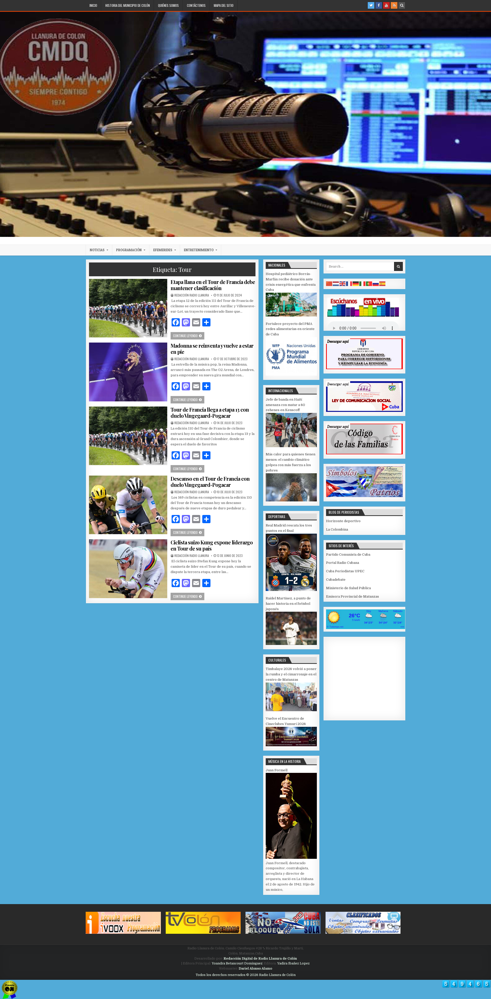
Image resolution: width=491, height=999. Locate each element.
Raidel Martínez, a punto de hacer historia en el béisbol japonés (288, 603)
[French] (349, 284)
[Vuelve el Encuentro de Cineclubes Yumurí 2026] (291, 745)
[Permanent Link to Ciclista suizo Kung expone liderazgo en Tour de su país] (128, 568)
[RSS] (394, 5)
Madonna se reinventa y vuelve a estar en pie (212, 348)
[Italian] (362, 284)
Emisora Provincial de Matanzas (352, 596)
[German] (356, 284)
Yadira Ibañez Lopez (293, 963)
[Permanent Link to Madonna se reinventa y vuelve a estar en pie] (128, 372)
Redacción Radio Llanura (191, 295)
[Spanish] (382, 284)
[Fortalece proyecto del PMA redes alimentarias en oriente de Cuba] (291, 374)
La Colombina (337, 529)
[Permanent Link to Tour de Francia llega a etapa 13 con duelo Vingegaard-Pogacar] (128, 436)
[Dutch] (336, 284)
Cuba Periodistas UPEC (345, 571)
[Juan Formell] (291, 858)
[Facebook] (378, 5)
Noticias (97, 250)
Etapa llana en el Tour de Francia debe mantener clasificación (213, 284)
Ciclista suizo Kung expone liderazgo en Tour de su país (212, 545)
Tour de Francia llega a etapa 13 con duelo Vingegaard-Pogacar (210, 412)
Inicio (93, 5)
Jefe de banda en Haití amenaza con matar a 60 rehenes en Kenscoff (285, 405)
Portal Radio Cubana (342, 563)
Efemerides (162, 250)
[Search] (401, 5)
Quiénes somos (168, 5)
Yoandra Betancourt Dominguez (237, 963)
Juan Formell (276, 770)
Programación (129, 250)
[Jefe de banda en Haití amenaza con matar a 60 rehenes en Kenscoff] (291, 446)
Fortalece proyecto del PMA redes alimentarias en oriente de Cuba (290, 329)
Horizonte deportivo (343, 521)
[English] (342, 284)
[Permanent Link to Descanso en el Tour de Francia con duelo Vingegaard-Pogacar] (128, 505)
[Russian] (376, 284)
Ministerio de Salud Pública (348, 588)
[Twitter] (371, 5)
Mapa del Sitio (223, 5)
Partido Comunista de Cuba (348, 554)
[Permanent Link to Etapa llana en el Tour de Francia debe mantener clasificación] (128, 308)
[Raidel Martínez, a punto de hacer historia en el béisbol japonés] (291, 644)
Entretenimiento (199, 250)
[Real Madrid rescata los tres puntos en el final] (291, 590)
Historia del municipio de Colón (127, 5)
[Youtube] (386, 5)
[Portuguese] (369, 284)
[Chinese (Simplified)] (329, 284)
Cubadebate (335, 579)
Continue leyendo (188, 335)
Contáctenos (196, 5)
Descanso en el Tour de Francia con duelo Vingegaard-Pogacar (210, 481)
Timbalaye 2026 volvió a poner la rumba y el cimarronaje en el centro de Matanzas (291, 674)
